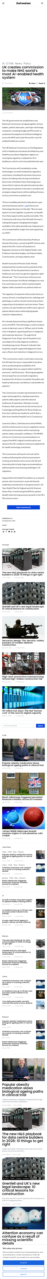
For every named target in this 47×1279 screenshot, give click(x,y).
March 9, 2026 (6, 682)
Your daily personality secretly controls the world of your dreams (17, 1002)
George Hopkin (8, 529)
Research (21, 852)
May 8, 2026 (6, 802)
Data (11, 1129)
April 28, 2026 (6, 925)
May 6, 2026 (6, 838)
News (18, 63)
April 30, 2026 (6, 916)
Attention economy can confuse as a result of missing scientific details (16, 869)
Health (4, 852)
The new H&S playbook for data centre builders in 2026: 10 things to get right (23, 573)
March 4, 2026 (6, 716)
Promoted (24, 1129)
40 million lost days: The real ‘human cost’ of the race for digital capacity (22, 711)
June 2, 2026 (6, 577)
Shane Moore (6, 1154)
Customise (23, 1268)
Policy (27, 63)
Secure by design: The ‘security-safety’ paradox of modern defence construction (23, 642)
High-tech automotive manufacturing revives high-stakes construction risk (23, 677)
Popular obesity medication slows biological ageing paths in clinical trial (23, 764)
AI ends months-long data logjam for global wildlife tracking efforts (17, 901)
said (26, 205)
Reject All (23, 1274)
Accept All (23, 1263)
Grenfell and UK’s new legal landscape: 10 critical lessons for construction (23, 607)
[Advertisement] (23, 34)
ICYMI (9, 63)
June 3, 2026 (6, 768)
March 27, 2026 (7, 648)
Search (40, 726)
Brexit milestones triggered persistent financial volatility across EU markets (22, 798)
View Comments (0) (23, 507)
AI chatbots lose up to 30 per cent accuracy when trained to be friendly (17, 912)
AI (3, 63)
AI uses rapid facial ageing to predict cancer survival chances (16, 921)
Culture (4, 865)
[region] (23, 1262)
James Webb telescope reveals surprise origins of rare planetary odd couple (22, 833)
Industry (18, 1178)
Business (5, 878)
